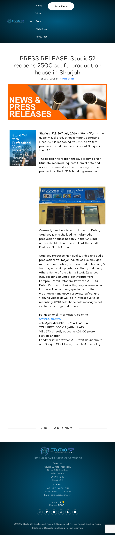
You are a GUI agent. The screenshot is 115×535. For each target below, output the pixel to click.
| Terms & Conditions (56, 524)
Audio (38, 21)
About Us (41, 29)
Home (38, 5)
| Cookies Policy (92, 524)
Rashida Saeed (66, 79)
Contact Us (75, 458)
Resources (41, 37)
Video (38, 13)
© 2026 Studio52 (23, 524)
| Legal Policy (65, 528)
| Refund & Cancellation (45, 528)
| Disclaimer (38, 524)
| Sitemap (77, 528)
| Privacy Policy (76, 524)
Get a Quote (60, 6)
